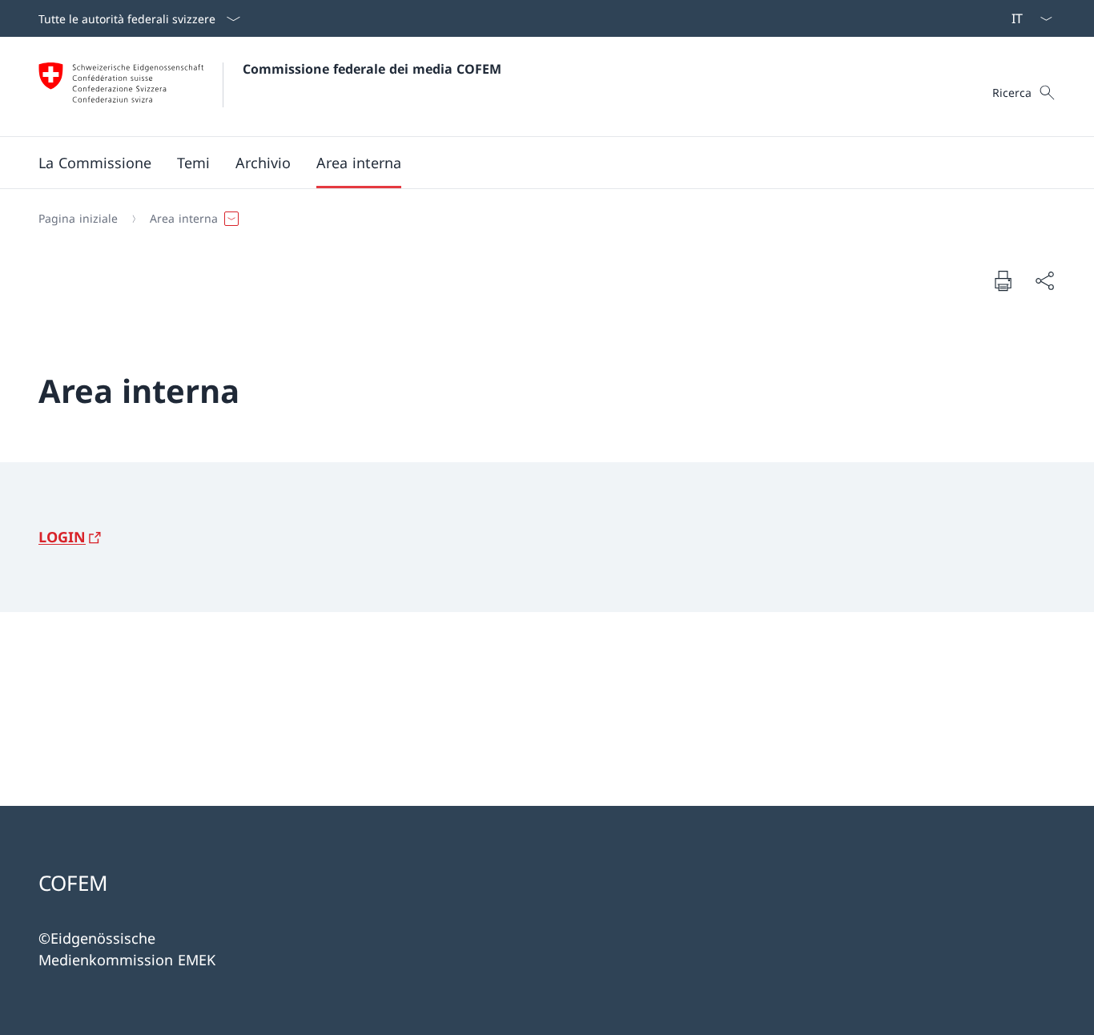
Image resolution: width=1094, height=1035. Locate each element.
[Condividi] (1044, 280)
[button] (95, 162)
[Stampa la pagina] (1003, 280)
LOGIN (62, 536)
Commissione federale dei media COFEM (372, 69)
